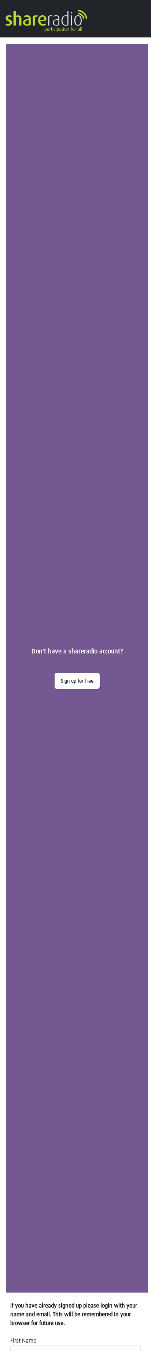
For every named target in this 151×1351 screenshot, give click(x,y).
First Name (23, 1341)
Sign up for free (77, 681)
